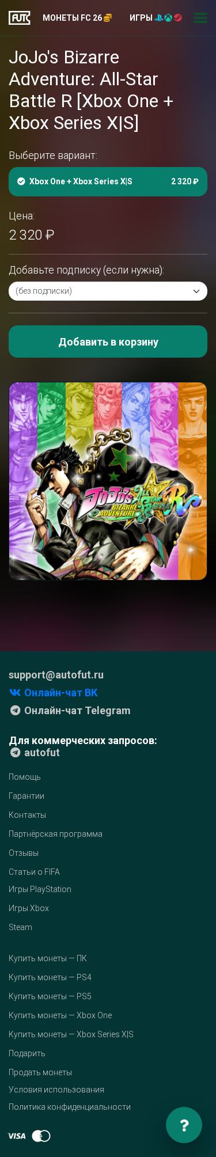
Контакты (27, 815)
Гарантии (26, 796)
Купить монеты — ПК (48, 958)
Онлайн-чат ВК (59, 692)
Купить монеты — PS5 (50, 996)
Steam (20, 927)
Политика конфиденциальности (70, 1107)
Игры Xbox (29, 908)
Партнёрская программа (56, 834)
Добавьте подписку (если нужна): (86, 270)
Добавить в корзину (108, 342)
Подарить (27, 1053)
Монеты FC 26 (73, 17)
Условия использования (56, 1089)
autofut (41, 752)
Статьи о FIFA (34, 872)
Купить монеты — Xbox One (60, 1015)
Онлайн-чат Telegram (76, 710)
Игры (142, 17)
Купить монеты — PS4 (50, 977)
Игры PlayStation (40, 889)
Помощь (25, 777)
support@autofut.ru (56, 675)
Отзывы (24, 853)
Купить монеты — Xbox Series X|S (71, 1034)
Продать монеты (40, 1072)
